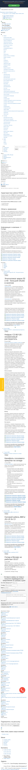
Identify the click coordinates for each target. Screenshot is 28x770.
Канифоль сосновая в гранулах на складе (12, 452)
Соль (4, 52)
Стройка (5, 115)
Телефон (3, 585)
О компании (6, 147)
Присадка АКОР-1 (5, 658)
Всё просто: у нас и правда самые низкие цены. (14, 13)
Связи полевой (6, 94)
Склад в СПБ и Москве (8, 154)
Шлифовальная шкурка (8, 135)
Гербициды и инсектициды (8, 69)
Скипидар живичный (5, 631)
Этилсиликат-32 (8, 286)
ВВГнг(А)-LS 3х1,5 (5, 674)
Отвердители (6, 61)
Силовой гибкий (6, 98)
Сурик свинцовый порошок (6, 647)
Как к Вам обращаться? (6, 582)
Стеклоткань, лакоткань (8, 125)
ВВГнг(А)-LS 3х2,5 (5, 680)
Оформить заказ (12, 12)
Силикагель (6, 60)
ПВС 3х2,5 (3, 669)
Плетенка (5, 88)
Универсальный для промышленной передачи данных (14, 110)
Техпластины (6, 54)
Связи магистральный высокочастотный (11, 92)
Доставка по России (8, 16)
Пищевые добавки (7, 64)
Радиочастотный (7, 89)
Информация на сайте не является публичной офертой (14, 768)
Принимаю (14, 5)
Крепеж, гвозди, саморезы (8, 131)
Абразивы (5, 137)
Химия (5, 35)
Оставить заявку (8, 19)
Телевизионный (6, 106)
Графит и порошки (7, 57)
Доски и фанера (7, 134)
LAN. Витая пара (7, 74)
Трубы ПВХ (6, 132)
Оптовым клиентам (9, 15)
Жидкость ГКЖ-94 (5, 704)
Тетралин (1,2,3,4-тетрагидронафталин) (9, 663)
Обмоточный (6, 114)
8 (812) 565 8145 (7, 751)
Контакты (5, 151)
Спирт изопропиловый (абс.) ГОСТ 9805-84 (10, 625)
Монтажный (6, 83)
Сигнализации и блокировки (9, 95)
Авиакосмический (7, 75)
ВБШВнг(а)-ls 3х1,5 (5, 690)
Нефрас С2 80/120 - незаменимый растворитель (14, 329)
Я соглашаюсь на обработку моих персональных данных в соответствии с (13, 591)
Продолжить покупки (4, 12)
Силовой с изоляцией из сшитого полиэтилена (12, 100)
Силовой (5, 97)
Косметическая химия (8, 37)
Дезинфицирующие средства (9, 39)
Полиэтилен (6, 128)
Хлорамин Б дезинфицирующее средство (10, 620)
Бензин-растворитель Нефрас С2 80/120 (13, 342)
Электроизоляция (7, 122)
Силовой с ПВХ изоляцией (8, 101)
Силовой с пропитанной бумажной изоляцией (12, 103)
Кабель (5, 72)
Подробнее (3, 613)
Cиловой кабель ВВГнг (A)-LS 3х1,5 (11, 511)
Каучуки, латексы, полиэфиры (9, 55)
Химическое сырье (7, 63)
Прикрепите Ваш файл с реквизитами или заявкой (12, 602)
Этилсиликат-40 (8, 299)
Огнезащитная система (8, 117)
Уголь (5, 58)
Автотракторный (7, 77)
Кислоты (5, 49)
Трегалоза (3, 636)
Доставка (5, 148)
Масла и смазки (6, 46)
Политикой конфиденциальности (9, 592)
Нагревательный (7, 85)
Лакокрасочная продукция (8, 119)
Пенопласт (6, 129)
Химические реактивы (8, 42)
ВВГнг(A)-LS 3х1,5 (8, 524)
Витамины (5, 66)
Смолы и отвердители (8, 40)
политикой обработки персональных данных (13, 2)
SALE (5, 139)
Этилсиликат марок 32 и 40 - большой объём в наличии (14, 272)
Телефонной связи (7, 107)
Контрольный (6, 82)
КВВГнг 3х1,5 (4, 714)
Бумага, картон (6, 126)
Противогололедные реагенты (9, 70)
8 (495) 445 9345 (7, 753)
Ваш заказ (3, 600)
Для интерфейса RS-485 (8, 80)
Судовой (5, 104)
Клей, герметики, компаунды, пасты (10, 120)
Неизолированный (7, 86)
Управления (6, 112)
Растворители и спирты (8, 45)
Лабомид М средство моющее (7, 709)
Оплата (5, 150)
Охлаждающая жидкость (8, 48)
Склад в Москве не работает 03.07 (11, 551)
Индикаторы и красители (8, 43)
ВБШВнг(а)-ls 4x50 (5, 685)
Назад (6, 275)
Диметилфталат (4, 615)
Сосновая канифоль (9, 464)
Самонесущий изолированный (9, 91)
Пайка (5, 51)
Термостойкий (6, 109)
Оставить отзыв (5, 734)
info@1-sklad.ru (8, 18)
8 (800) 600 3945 (6, 29)
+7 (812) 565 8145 (7, 26)
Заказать (3, 186)
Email (2, 587)
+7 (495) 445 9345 (7, 24)
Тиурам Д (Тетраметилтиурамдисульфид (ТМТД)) (11, 653)
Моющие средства (7, 67)
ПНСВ (5, 158)
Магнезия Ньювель (5, 642)
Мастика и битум (7, 123)
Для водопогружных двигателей (9, 79)
